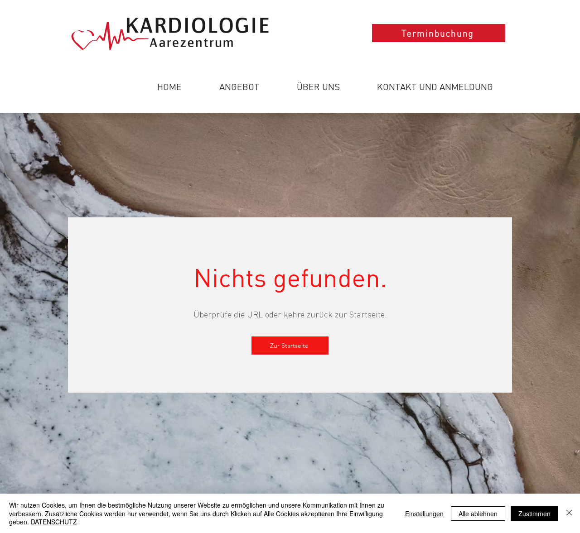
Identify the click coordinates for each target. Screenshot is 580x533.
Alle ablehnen (478, 513)
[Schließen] (569, 513)
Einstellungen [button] (424, 513)
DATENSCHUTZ (54, 521)
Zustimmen (534, 513)
